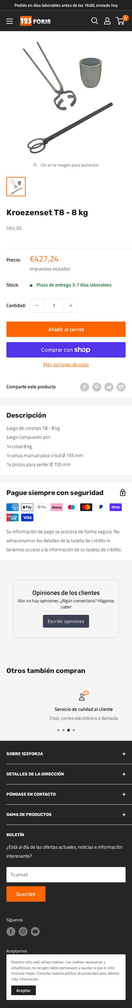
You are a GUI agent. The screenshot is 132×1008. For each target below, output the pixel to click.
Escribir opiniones (66, 621)
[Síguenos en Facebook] (10, 931)
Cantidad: (16, 305)
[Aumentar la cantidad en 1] (71, 305)
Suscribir (26, 894)
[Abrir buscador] (94, 20)
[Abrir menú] (9, 21)
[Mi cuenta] (107, 20)
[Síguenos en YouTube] (35, 931)
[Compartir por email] (121, 386)
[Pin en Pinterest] (96, 386)
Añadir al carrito (66, 329)
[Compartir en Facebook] (84, 386)
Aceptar (23, 990)
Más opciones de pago (66, 364)
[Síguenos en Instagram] (23, 931)
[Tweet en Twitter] (108, 386)
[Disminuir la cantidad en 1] (37, 305)
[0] (120, 21)
